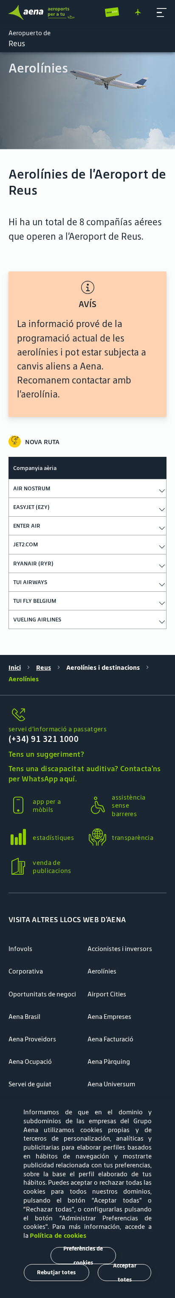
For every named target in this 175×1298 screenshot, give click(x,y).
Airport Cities (107, 994)
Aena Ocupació (30, 1061)
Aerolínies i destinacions (103, 667)
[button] (162, 12)
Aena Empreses (109, 1017)
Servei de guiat (29, 1084)
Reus (43, 667)
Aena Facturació (110, 1039)
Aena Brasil (24, 1017)
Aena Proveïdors (32, 1039)
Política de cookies (58, 1235)
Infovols (20, 949)
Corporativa (25, 971)
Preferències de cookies (83, 1255)
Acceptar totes (124, 1272)
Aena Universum (111, 1084)
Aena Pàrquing (109, 1061)
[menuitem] (87, 100)
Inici (14, 667)
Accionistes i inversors (120, 949)
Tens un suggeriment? (46, 754)
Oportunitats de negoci (42, 994)
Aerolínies (102, 971)
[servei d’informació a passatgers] (87, 715)
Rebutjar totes (56, 1272)
